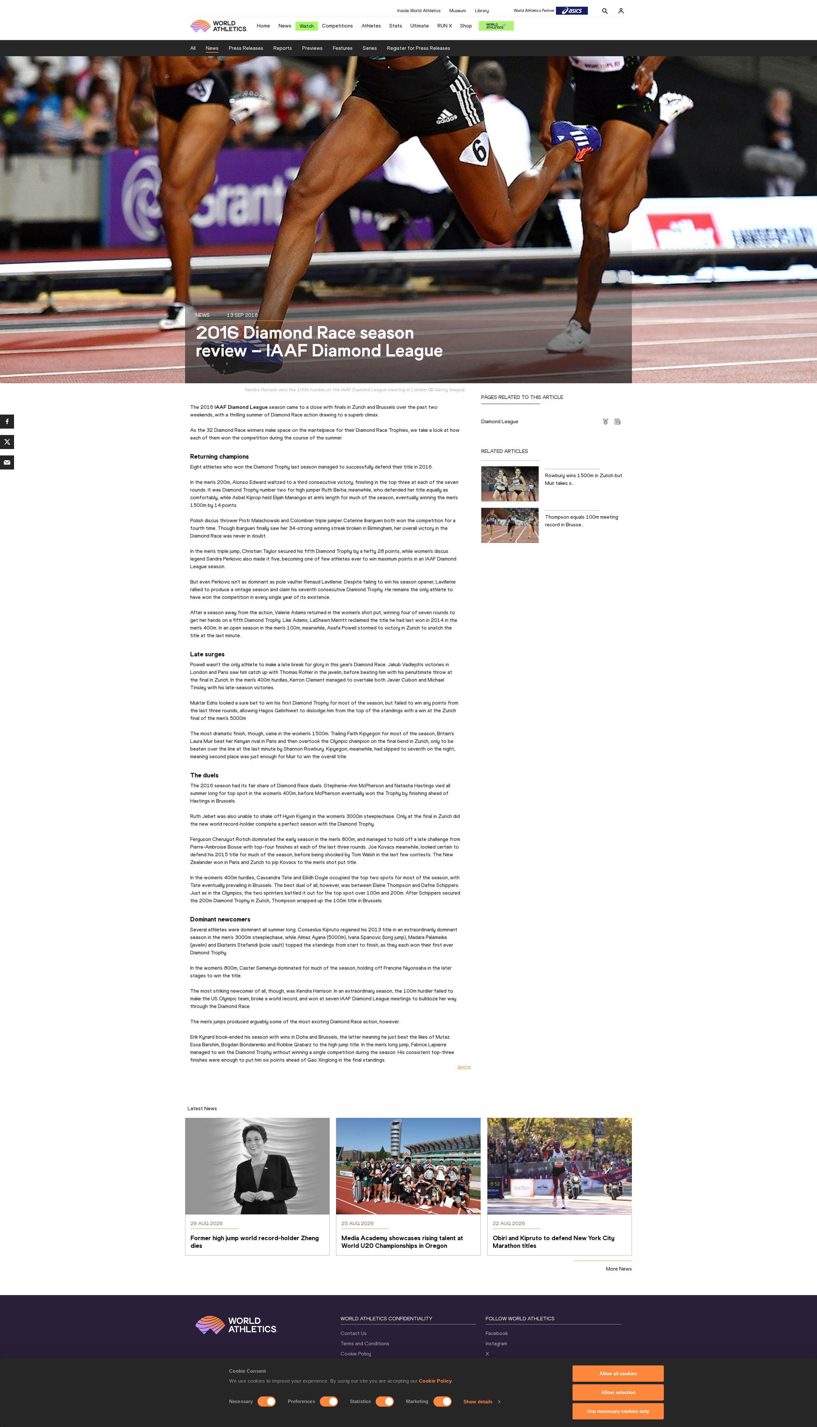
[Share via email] (7, 462)
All (193, 48)
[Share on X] (7, 442)
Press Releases (246, 48)
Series (370, 48)
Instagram (496, 1343)
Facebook (497, 1333)
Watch (307, 26)
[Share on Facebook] (7, 422)
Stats (395, 26)
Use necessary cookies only (618, 1411)
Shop (466, 26)
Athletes (371, 26)
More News (619, 1269)
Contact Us (354, 1333)
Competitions (337, 26)
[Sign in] (621, 10)
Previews (312, 48)
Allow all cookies (618, 1373)
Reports (283, 48)
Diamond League (499, 421)
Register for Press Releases (418, 48)
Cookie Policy (435, 1381)
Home (263, 26)
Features (343, 48)
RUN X (445, 26)
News (285, 26)
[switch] (329, 1401)
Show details (477, 1401)
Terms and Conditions (365, 1343)
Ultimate (419, 26)
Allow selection (618, 1392)
